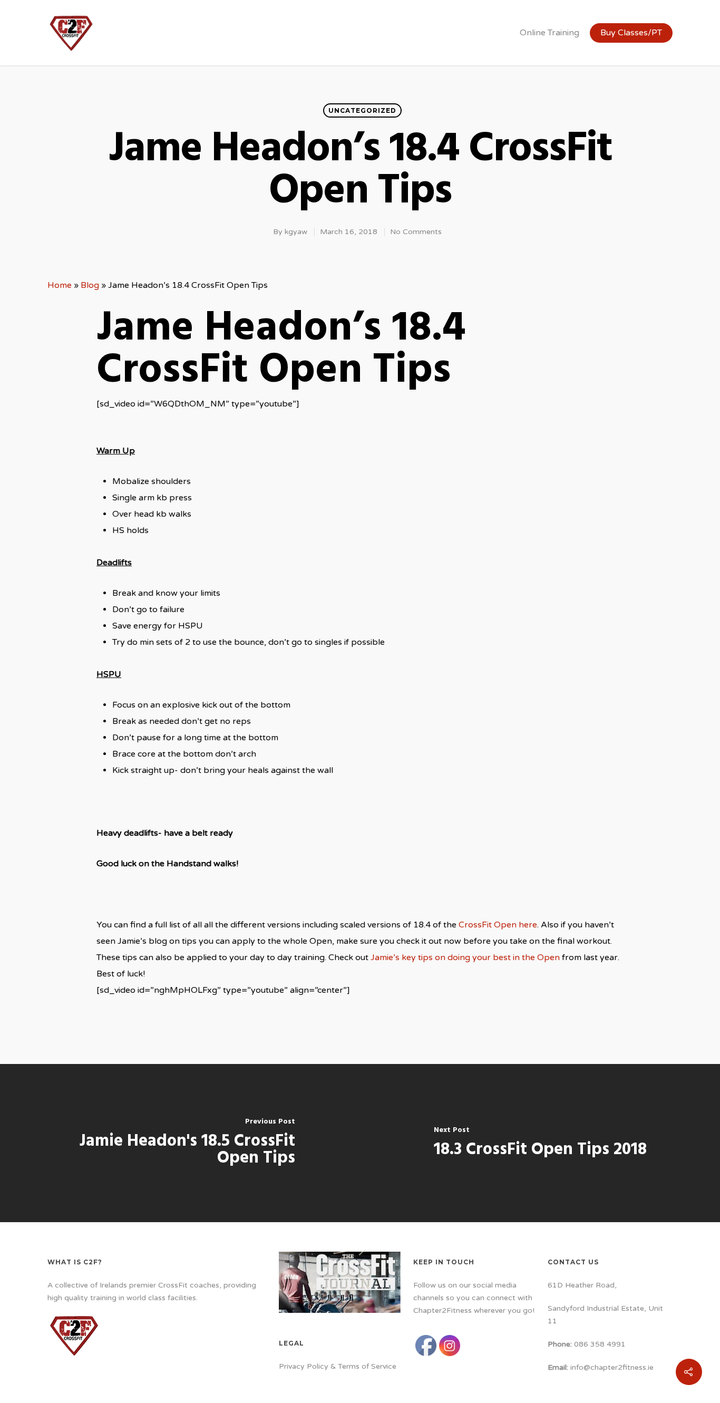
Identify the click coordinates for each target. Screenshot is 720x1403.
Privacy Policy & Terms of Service (337, 1366)
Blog (90, 285)
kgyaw (296, 231)
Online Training (549, 32)
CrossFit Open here (498, 925)
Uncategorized (362, 110)
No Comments (416, 231)
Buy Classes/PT (631, 32)
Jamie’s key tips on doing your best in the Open (465, 957)
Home (59, 285)
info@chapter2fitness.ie (612, 1367)
